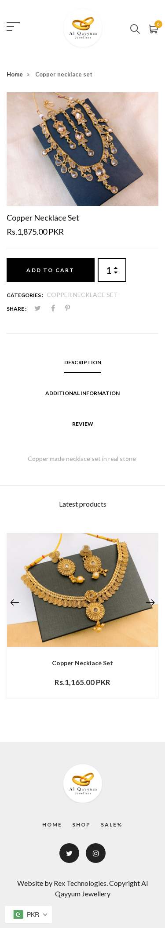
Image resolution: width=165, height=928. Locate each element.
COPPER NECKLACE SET (82, 294)
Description (82, 362)
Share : (16, 308)
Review (82, 423)
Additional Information (82, 393)
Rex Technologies (80, 883)
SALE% (112, 824)
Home (15, 74)
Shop (81, 824)
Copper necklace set (82, 663)
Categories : (25, 295)
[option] (82, 149)
